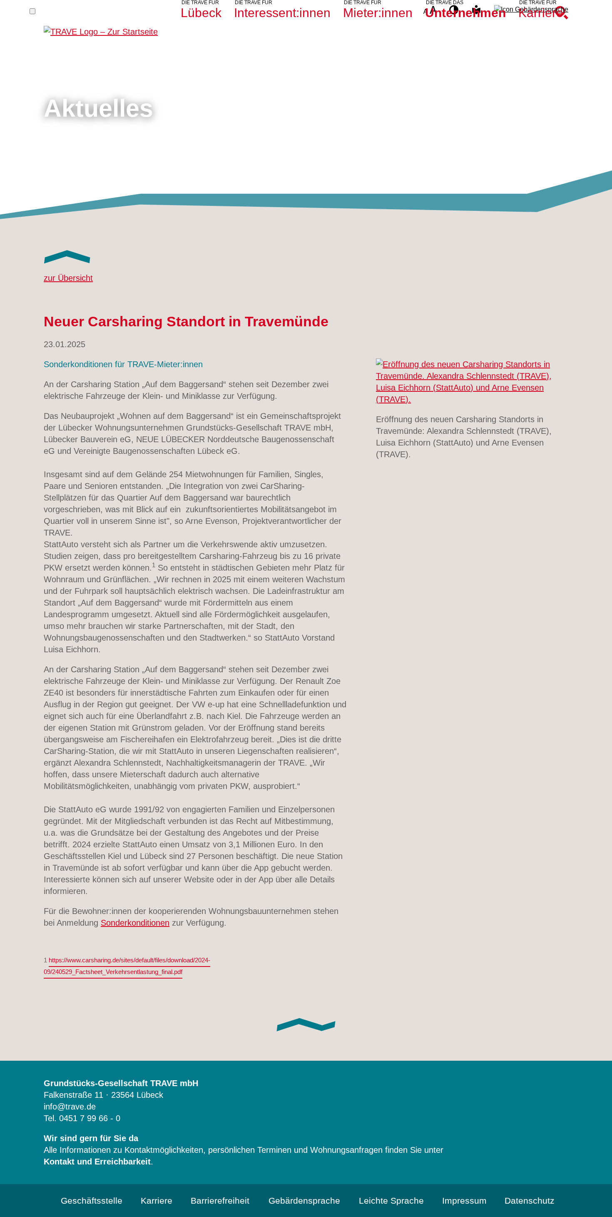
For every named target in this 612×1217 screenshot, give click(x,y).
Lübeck (201, 13)
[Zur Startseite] (101, 27)
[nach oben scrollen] (594, 1199)
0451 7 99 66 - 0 (89, 1118)
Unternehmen (465, 13)
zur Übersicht (68, 278)
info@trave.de (70, 1106)
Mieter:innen (378, 13)
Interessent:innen (282, 13)
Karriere (540, 13)
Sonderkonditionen (135, 922)
